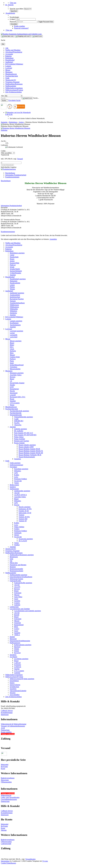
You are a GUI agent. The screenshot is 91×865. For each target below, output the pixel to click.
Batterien (8, 56)
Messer (7, 70)
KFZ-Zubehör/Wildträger (14, 64)
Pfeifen (12, 287)
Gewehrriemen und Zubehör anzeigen (27, 611)
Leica (16, 477)
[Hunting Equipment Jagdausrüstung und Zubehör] (21, 34)
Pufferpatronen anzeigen (22, 645)
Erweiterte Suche (15, 100)
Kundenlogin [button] (10, 13)
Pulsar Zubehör (19, 439)
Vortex (16, 483)
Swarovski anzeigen (26, 539)
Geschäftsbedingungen (9, 799)
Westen (12, 289)
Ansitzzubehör (15, 295)
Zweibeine (13, 657)
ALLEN (17, 587)
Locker (12, 333)
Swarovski (18, 481)
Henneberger (14, 389)
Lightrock (17, 667)
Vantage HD (23, 519)
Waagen (12, 693)
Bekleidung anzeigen (17, 253)
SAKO (16, 629)
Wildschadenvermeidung (14, 88)
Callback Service (7, 711)
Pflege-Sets (14, 563)
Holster (12, 637)
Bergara (12, 377)
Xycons (45, 861)
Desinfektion (14, 681)
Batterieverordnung (7, 778)
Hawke (12, 391)
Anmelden (53, 239)
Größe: (3, 151)
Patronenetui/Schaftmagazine (20, 641)
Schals (12, 267)
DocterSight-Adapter (17, 383)
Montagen (8, 72)
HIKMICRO (18, 421)
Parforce (13, 359)
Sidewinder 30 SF (25, 513)
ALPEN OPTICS (20, 495)
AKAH (17, 493)
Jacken (12, 261)
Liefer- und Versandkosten (10, 797)
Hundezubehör (15, 283)
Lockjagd (8, 68)
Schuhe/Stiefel (15, 269)
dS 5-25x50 (23, 541)
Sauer (12, 363)
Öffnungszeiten (6, 782)
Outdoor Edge (15, 357)
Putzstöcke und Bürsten (18, 565)
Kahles (16, 475)
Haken (12, 683)
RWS (16, 627)
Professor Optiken (20, 479)
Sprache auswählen (17, 9)
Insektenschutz (15, 297)
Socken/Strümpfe (16, 271)
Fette (11, 559)
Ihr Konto (4, 766)
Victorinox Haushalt (12, 82)
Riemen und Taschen (21, 441)
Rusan (12, 399)
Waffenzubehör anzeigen (18, 575)
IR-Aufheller (18, 431)
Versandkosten (30, 859)
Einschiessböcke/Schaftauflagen (21, 577)
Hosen (12, 259)
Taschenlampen (15, 325)
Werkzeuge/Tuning (16, 579)
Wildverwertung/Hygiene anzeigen (22, 679)
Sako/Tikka (18, 597)
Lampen (8, 66)
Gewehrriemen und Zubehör (20, 609)
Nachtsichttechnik (11, 76)
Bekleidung (9, 58)
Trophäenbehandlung (17, 303)
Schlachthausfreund (17, 365)
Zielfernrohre (14, 489)
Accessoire (9, 54)
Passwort (13, 22)
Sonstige (13, 401)
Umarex (17, 603)
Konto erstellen (19, 26)
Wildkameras (14, 307)
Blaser (12, 343)
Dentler (12, 385)
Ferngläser (13, 467)
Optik (7, 78)
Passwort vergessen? (21, 28)
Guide (16, 419)
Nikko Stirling (19, 527)
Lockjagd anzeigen (16, 331)
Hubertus (4, 130)
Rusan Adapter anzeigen (27, 445)
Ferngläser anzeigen (21, 469)
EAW (12, 387)
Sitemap (4, 830)
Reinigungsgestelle (16, 569)
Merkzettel (4, 764)
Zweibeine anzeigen (21, 659)
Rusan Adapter (19, 443)
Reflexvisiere (14, 485)
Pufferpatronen (15, 643)
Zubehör (13, 275)
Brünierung (14, 557)
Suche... (36, 98)
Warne (12, 405)
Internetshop (5, 861)
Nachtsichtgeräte (15, 413)
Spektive (13, 487)
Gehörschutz (14, 607)
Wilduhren (13, 311)
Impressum (5, 715)
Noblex (16, 529)
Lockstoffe (13, 335)
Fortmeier (17, 665)
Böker (12, 345)
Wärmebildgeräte (16, 415)
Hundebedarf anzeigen (18, 279)
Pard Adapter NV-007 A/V (23, 433)
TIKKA (17, 635)
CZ (11, 381)
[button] (9, 5)
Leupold (13, 395)
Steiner (16, 535)
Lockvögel (13, 337)
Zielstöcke (13, 313)
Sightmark (17, 533)
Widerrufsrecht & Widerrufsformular (13, 724)
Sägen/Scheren (15, 685)
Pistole (16, 651)
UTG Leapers (19, 671)
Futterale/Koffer (15, 581)
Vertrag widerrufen (8, 734)
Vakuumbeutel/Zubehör (18, 691)
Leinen (12, 285)
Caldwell (17, 663)
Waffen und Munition (12, 50)
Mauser (12, 355)
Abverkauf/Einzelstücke (13, 52)
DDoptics (17, 471)
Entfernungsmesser (16, 465)
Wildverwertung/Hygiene (14, 90)
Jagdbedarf (9, 62)
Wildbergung (14, 305)
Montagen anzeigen (17, 373)
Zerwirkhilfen (14, 695)
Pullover (13, 265)
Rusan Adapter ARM (26, 447)
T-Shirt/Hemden (15, 273)
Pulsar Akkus (19, 437)
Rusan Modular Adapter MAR (29, 449)
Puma (12, 361)
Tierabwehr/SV (10, 80)
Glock (12, 349)
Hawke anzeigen (24, 507)
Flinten (16, 649)
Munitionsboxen (11, 74)
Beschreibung (10, 173)
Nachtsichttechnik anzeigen (19, 411)
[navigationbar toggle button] (7, 36)
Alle (6, 48)
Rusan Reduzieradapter (27, 457)
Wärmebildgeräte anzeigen (23, 417)
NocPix (17, 423)
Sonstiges (17, 459)
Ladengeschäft (6, 844)
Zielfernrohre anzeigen (22, 491)
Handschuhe (14, 257)
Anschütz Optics (15, 375)
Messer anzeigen (15, 341)
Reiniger (13, 567)
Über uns (13, 3)
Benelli (16, 615)
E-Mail (12, 19)
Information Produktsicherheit (15, 175)
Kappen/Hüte (14, 263)
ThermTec (17, 425)
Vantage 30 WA (24, 517)
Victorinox (13, 367)
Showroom (5, 780)
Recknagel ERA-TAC (17, 397)
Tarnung (13, 301)
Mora (12, 353)
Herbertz (13, 351)
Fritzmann (17, 593)
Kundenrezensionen (12, 177)
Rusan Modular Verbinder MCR (30, 455)
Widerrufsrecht (6, 795)
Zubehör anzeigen (20, 429)
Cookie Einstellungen (8, 863)
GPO (16, 473)
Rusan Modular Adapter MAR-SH (31, 453)
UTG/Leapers (15, 403)
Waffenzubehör (10, 86)
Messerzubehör (15, 369)
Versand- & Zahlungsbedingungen (13, 726)
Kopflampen (14, 323)
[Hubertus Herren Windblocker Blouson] (15, 128)
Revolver (17, 653)
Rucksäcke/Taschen (17, 299)
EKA (12, 347)
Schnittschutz (14, 687)
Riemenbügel (19, 625)
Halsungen (13, 281)
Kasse (3, 768)
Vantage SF (23, 521)
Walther (17, 545)
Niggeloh (17, 623)
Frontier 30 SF (24, 511)
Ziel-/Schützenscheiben (13, 92)
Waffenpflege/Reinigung (14, 84)
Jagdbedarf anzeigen (17, 293)
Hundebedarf (10, 60)
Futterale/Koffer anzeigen (23, 583)
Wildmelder (14, 309)
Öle (11, 561)
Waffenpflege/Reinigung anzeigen (22, 555)
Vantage (21, 515)
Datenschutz (5, 730)
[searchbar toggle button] (37, 36)
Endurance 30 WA (25, 509)
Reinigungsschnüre (16, 571)
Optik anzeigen (15, 463)
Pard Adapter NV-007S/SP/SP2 (25, 435)
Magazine (13, 639)
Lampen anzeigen (16, 321)
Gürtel (12, 255)
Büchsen (17, 647)
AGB (3, 728)
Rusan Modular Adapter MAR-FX (31, 451)
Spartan (17, 669)
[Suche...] (27, 98)
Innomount (13, 393)
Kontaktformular (7, 713)
